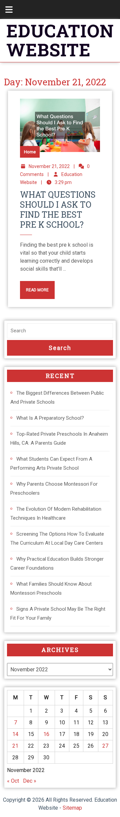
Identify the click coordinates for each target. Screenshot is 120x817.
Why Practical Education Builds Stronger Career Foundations (57, 563)
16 (46, 734)
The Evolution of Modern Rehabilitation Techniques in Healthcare (55, 513)
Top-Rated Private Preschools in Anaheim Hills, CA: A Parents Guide (59, 438)
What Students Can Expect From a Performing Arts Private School (51, 463)
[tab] (5, 9)
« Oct (13, 781)
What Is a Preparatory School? (50, 418)
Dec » (29, 781)
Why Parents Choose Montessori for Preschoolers (54, 488)
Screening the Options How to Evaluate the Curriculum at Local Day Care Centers (57, 538)
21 (15, 746)
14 (15, 734)
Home (30, 151)
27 (105, 746)
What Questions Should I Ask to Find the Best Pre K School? (58, 209)
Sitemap (72, 808)
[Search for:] (60, 330)
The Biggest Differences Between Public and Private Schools (57, 397)
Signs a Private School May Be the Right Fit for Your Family (57, 613)
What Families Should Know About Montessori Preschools (51, 588)
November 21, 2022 (49, 166)
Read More (34, 286)
